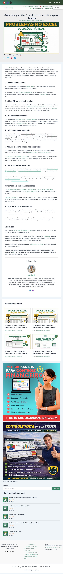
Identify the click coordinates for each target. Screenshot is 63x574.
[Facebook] (4, 58)
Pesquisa (5, 485)
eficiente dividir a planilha (25, 92)
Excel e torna (43, 94)
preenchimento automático (12, 179)
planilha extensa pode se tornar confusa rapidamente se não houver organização (30, 189)
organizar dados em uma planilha (26, 119)
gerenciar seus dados (37, 244)
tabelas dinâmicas (22, 123)
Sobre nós (31, 544)
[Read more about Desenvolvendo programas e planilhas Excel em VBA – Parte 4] (45, 341)
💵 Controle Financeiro (36, 8)
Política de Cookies (31, 552)
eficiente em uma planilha (28, 134)
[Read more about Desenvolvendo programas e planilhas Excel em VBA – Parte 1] (17, 315)
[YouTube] (13, 551)
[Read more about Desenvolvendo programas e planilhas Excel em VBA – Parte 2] (45, 315)
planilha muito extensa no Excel (22, 230)
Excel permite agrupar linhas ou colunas (17, 156)
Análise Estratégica (9, 330)
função (23, 158)
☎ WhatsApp (49, 8)
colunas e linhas (30, 191)
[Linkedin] (15, 58)
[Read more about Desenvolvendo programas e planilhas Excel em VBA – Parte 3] (17, 341)
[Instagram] (33, 290)
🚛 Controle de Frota (46, 6)
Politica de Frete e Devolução (29, 549)
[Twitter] (8, 58)
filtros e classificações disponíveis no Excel (39, 107)
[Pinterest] (11, 58)
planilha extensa (30, 86)
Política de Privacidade (31, 554)
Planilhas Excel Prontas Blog (30, 557)
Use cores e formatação (11, 197)
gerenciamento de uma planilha (19, 181)
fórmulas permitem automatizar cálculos (29, 171)
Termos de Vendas (31, 546)
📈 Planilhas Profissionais (30, 6)
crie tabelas (47, 236)
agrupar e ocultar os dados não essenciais (39, 152)
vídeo (13, 252)
